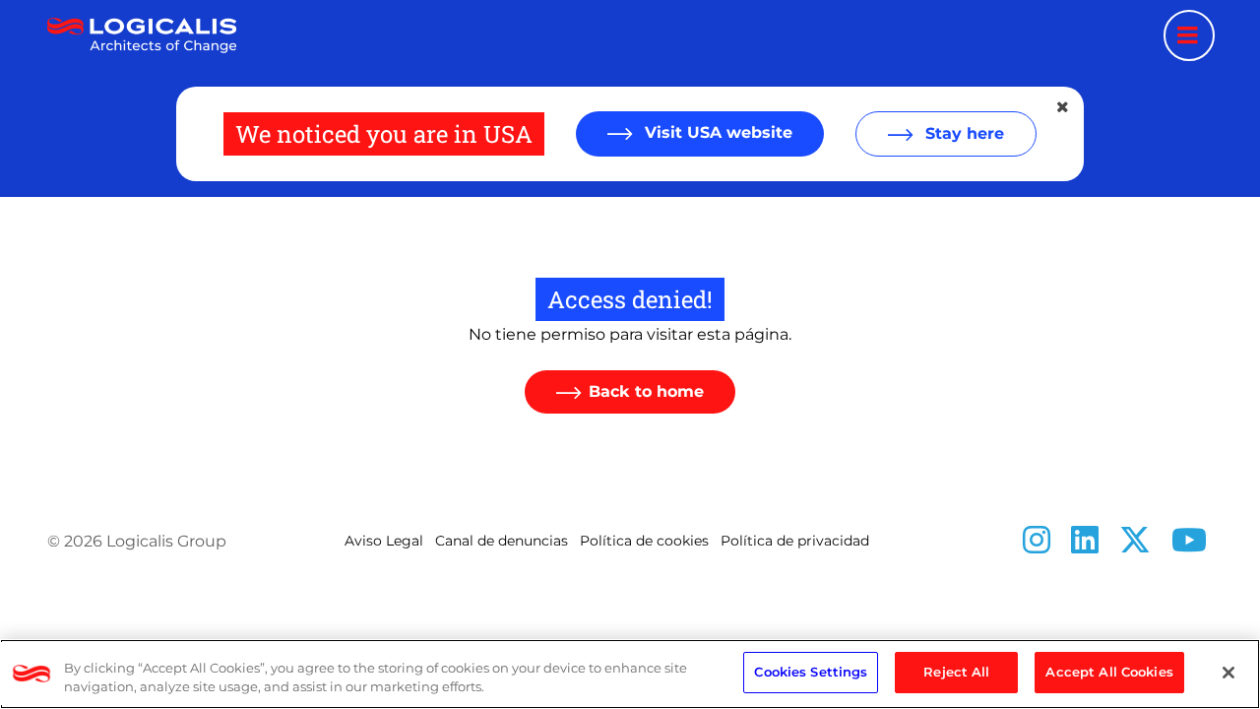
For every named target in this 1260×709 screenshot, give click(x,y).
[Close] (1228, 672)
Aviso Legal (384, 540)
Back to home (646, 391)
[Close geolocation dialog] (1064, 107)
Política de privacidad (795, 540)
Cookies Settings (810, 671)
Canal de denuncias (501, 540)
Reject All (956, 671)
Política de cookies (644, 540)
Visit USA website (716, 132)
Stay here (962, 133)
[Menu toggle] (1189, 35)
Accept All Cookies (1108, 671)
